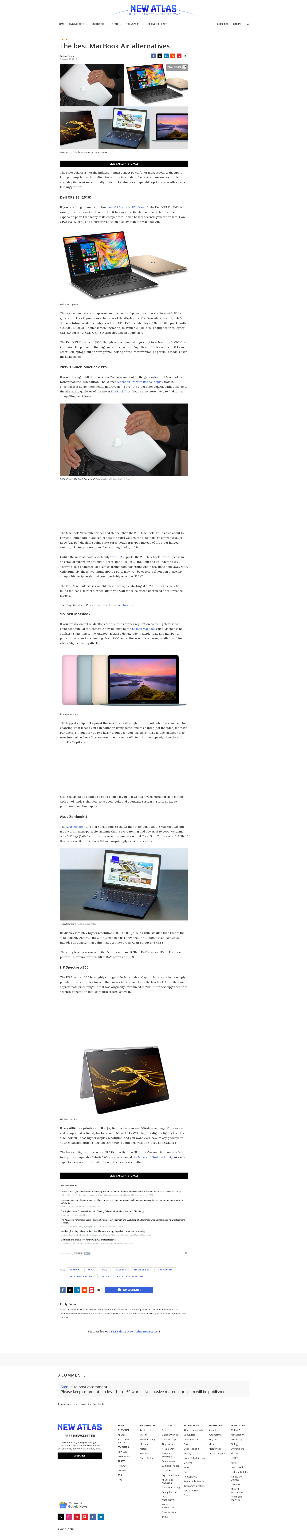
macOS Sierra (117, 207)
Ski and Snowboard (168, 1506)
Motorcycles (215, 1448)
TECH (115, 23)
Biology (235, 1444)
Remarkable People (194, 1481)
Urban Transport (217, 1453)
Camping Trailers (170, 1465)
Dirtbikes (166, 1470)
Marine (212, 1444)
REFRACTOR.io (238, 1425)
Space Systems (147, 1458)
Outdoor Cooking (171, 1487)
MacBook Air (165, 1270)
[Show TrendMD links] (186, 1253)
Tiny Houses (168, 1444)
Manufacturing (147, 1439)
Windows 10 (140, 207)
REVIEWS (122, 1451)
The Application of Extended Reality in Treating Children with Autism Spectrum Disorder (101, 1211)
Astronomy (236, 1439)
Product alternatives (130, 1276)
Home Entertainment (194, 1458)
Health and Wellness (236, 1498)
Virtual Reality (191, 1490)
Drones (187, 1444)
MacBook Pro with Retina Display (140, 382)
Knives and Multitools (167, 1481)
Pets (186, 1471)
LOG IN (237, 23)
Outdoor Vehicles (171, 1434)
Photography (190, 1476)
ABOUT (122, 1434)
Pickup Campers (170, 1492)
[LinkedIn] (166, 56)
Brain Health (237, 1467)
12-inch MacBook (143, 629)
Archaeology (237, 1434)
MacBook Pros (121, 391)
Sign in (67, 1386)
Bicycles (213, 1439)
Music (187, 1467)
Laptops (64, 40)
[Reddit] (172, 56)
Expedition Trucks (171, 1475)
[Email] (185, 56)
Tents (165, 1516)
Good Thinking (191, 1448)
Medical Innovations (237, 1490)
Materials (144, 1444)
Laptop (105, 1276)
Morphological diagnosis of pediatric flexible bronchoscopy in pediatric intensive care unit (102, 1231)
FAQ (120, 1479)
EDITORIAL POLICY (123, 1441)
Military (143, 1448)
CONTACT (123, 1470)
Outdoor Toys (169, 1439)
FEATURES (123, 1447)
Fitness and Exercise (237, 1478)
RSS (120, 1475)
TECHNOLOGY (191, 1425)
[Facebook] (153, 56)
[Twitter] (159, 56)
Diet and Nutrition (240, 1471)
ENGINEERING (76, 23)
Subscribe (80, 1455)
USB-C (120, 557)
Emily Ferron (69, 1304)
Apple (91, 1270)
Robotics (144, 1453)
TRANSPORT (133, 23)
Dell (104, 1270)
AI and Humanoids (193, 1430)
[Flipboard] (179, 56)
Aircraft (212, 1430)
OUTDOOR (98, 23)
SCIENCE (235, 1430)
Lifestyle (188, 1462)
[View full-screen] (184, 67)
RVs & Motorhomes (169, 1498)
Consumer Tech (192, 1439)
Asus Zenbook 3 (77, 826)
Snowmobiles (169, 1512)
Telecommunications (194, 1485)
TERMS (121, 1461)
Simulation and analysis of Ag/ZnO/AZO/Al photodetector (87, 1240)
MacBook (120, 1270)
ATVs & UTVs (169, 1448)
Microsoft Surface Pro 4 (154, 1157)
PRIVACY (122, 1465)
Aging (233, 1462)
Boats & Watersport (167, 1455)
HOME (61, 23)
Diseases (235, 1484)
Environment (237, 1448)
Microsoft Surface (81, 1276)
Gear (164, 1430)
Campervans (168, 1461)
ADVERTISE (124, 1456)
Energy (143, 1434)
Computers (189, 1434)
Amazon (127, 605)
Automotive (215, 1434)
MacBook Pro (142, 1270)
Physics (234, 1453)
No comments (132, 1289)
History (187, 1453)
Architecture (146, 1430)
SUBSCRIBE (222, 23)
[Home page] (153, 9)
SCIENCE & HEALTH (158, 23)
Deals (187, 1495)
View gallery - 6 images (124, 163)
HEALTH (235, 1458)
